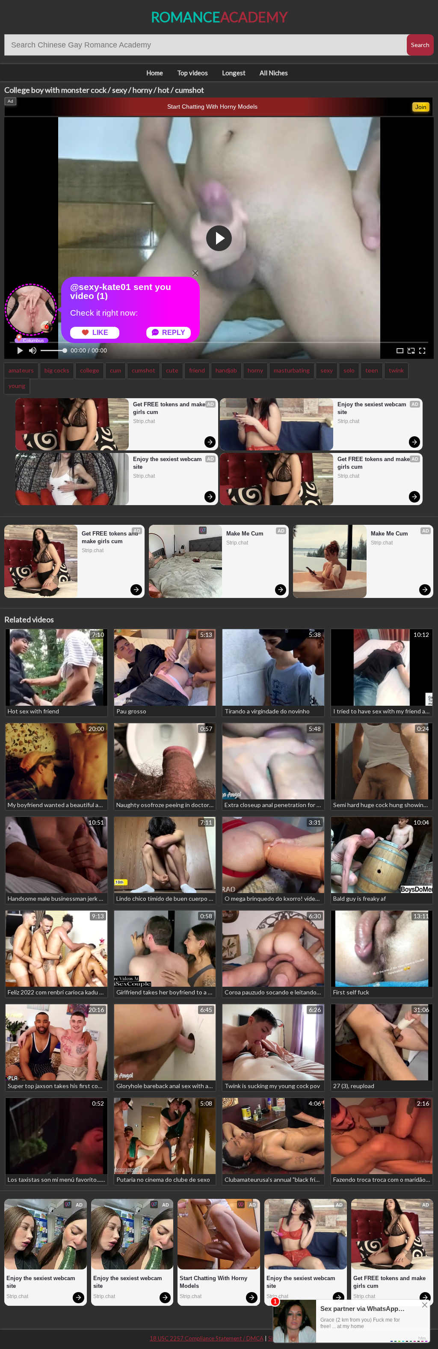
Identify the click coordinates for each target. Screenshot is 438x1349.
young (17, 385)
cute (172, 370)
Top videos (192, 73)
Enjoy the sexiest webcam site (168, 463)
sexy (326, 370)
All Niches (274, 73)
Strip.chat (144, 421)
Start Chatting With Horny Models (212, 106)
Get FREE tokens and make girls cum (170, 408)
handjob (226, 370)
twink (396, 370)
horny (255, 370)
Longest (234, 73)
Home (154, 73)
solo (349, 370)
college (89, 370)
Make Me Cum (244, 533)
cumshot (143, 370)
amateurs (21, 370)
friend (197, 370)
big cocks (56, 370)
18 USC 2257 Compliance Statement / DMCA (206, 1338)
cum (115, 370)
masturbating (292, 370)
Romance (219, 17)
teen (371, 370)
